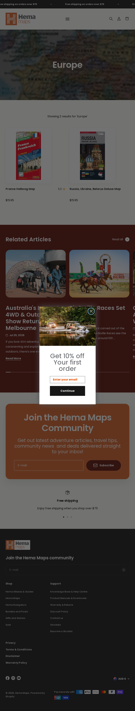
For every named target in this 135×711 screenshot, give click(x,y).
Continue (67, 391)
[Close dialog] (91, 311)
